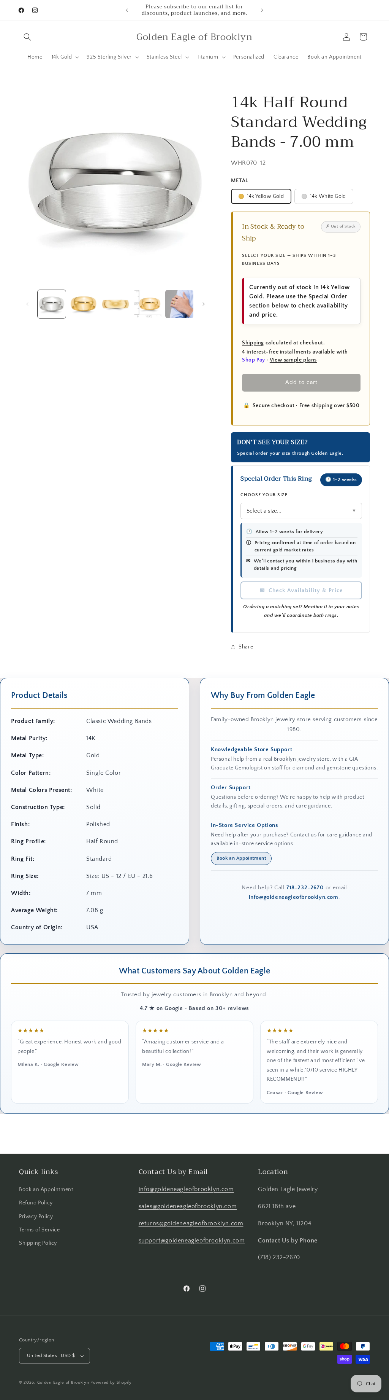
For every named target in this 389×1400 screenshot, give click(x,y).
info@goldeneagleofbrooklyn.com (293, 897)
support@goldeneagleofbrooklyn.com (192, 1240)
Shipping (253, 343)
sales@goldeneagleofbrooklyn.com (188, 1206)
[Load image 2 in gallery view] (84, 304)
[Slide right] (203, 304)
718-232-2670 (305, 887)
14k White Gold (328, 196)
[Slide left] (27, 304)
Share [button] (246, 647)
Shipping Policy (38, 1243)
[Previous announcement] (127, 10)
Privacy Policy (36, 1217)
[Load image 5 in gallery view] (179, 304)
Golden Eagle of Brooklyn (63, 1382)
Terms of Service (39, 1230)
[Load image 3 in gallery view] (115, 304)
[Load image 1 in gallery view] (52, 304)
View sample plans (293, 360)
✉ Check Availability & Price (301, 590)
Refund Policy (36, 1203)
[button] (27, 37)
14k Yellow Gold (265, 196)
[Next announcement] (262, 10)
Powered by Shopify (111, 1382)
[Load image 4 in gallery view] (147, 304)
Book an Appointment (241, 858)
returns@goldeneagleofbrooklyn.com (191, 1223)
